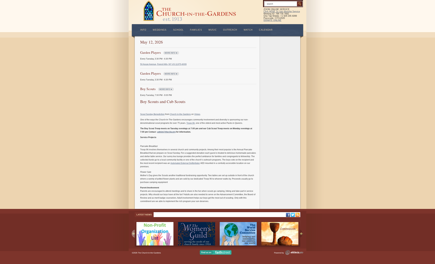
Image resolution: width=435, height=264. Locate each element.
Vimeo (197, 114)
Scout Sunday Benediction (152, 114)
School (178, 30)
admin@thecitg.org (166, 132)
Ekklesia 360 (294, 252)
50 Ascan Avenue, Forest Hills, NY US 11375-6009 (163, 64)
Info (143, 30)
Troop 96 (190, 123)
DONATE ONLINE (272, 20)
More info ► (171, 53)
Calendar (266, 30)
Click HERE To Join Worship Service (282, 11)
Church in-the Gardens (180, 114)
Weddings (160, 30)
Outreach (230, 30)
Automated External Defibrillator (185, 163)
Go (299, 3)
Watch (248, 30)
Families (196, 30)
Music (212, 30)
